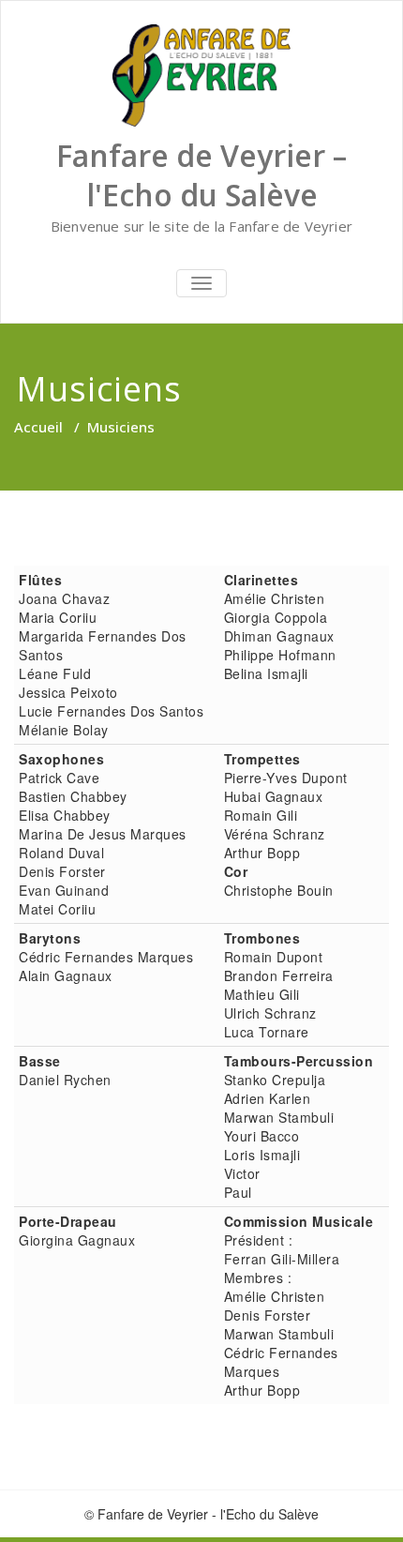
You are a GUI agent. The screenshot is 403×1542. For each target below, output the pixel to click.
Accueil (38, 426)
